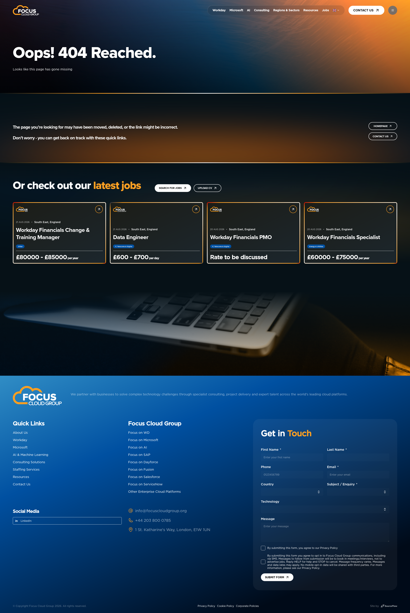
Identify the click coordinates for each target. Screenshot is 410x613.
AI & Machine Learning (30, 454)
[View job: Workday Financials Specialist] (390, 209)
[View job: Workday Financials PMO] (293, 209)
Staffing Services (26, 469)
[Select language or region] (336, 10)
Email (332, 467)
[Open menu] (392, 10)
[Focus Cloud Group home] (26, 10)
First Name (270, 450)
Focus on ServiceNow (145, 484)
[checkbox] (263, 548)
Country (267, 484)
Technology (270, 501)
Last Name (336, 450)
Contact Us (21, 484)
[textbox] (292, 457)
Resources (310, 10)
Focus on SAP (139, 454)
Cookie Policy (225, 606)
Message (268, 519)
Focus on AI (137, 447)
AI (248, 10)
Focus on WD (139, 432)
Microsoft (236, 10)
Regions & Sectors (286, 10)
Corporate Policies (247, 606)
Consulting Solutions (29, 462)
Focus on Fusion (141, 469)
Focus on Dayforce (143, 462)
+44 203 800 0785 (153, 520)
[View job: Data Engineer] (196, 209)
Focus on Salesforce (144, 477)
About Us (20, 432)
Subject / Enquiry (341, 484)
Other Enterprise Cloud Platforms (154, 491)
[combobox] (292, 492)
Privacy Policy (206, 606)
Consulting (261, 10)
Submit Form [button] (274, 577)
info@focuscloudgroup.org (161, 510)
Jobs (325, 10)
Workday (219, 10)
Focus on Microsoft (143, 440)
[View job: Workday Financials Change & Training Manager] (99, 209)
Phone (277, 467)
